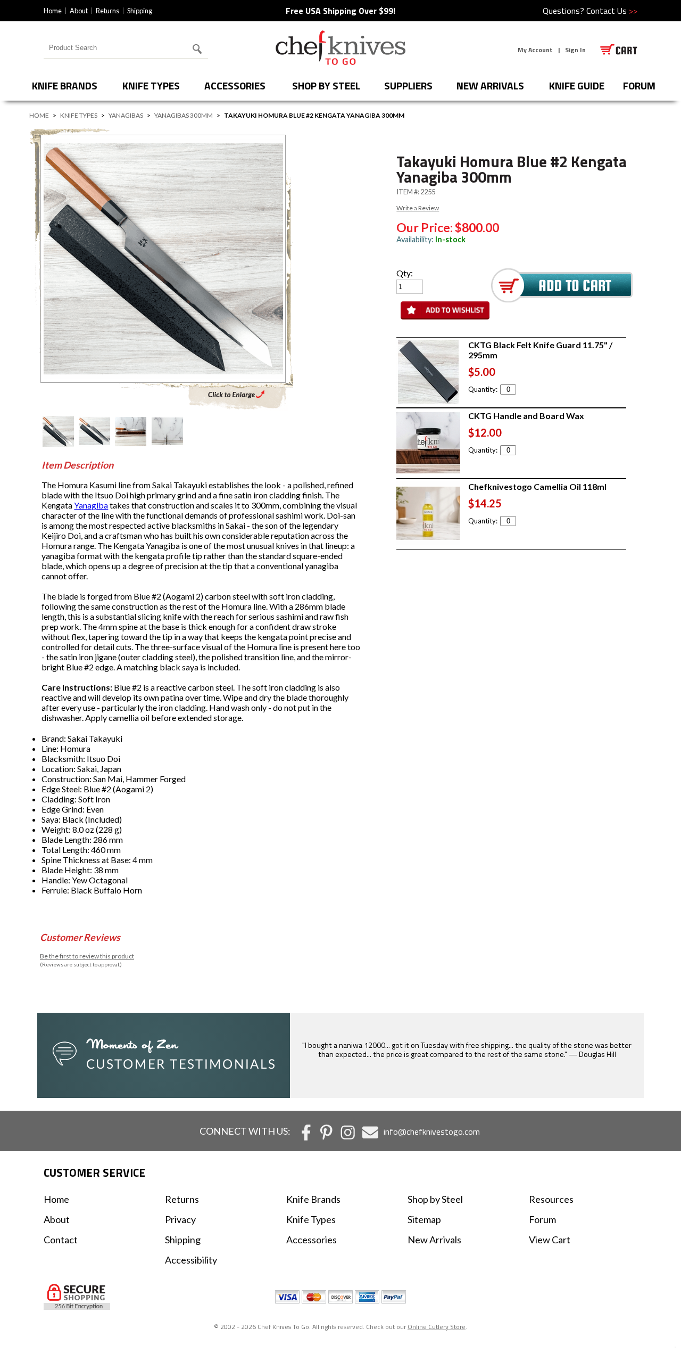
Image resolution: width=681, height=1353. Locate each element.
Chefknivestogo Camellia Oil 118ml (537, 486)
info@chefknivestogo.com (432, 1131)
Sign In (575, 50)
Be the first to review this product (87, 956)
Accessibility (191, 1260)
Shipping (139, 10)
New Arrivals (490, 85)
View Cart (549, 1239)
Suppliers (408, 85)
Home (53, 10)
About (79, 10)
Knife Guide (576, 85)
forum (639, 85)
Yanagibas (126, 115)
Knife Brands (64, 85)
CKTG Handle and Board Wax (526, 416)
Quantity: (482, 389)
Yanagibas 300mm (183, 115)
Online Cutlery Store (437, 1327)
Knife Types (151, 85)
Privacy (180, 1219)
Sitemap (424, 1219)
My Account (535, 50)
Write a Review (417, 208)
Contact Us (611, 10)
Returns (107, 10)
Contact (61, 1239)
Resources (551, 1199)
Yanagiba (91, 505)
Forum (542, 1219)
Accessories (234, 85)
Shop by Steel (326, 85)
